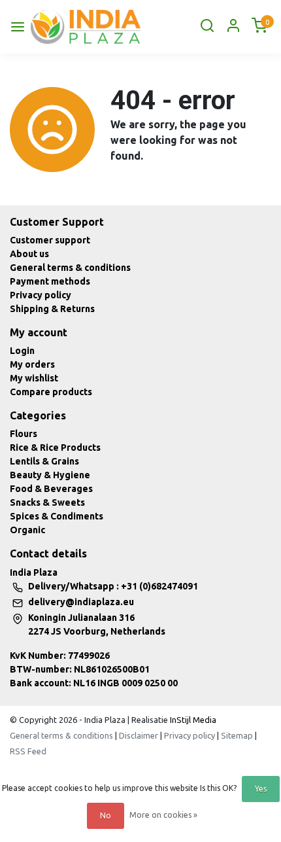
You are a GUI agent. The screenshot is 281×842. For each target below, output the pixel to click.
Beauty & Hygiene (50, 475)
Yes (261, 788)
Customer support (50, 240)
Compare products (51, 392)
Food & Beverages (51, 488)
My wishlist (34, 378)
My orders (32, 364)
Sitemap (237, 735)
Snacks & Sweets (47, 502)
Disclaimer (138, 735)
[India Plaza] (85, 27)
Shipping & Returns (52, 309)
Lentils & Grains (44, 461)
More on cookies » (163, 815)
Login (22, 350)
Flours (23, 434)
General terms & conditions (70, 267)
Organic (27, 530)
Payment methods (50, 281)
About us (29, 254)
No (105, 815)
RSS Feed (28, 751)
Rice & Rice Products (55, 447)
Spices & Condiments (56, 516)
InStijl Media (192, 719)
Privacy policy (40, 295)
